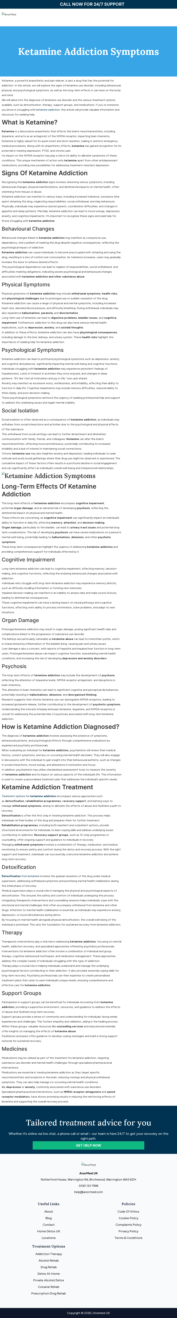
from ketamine (20, 876)
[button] (132, 19)
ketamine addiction (48, 109)
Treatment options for (29, 796)
